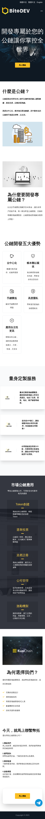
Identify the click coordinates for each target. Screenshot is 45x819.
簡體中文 (23, 2)
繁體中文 (32, 2)
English (39, 2)
